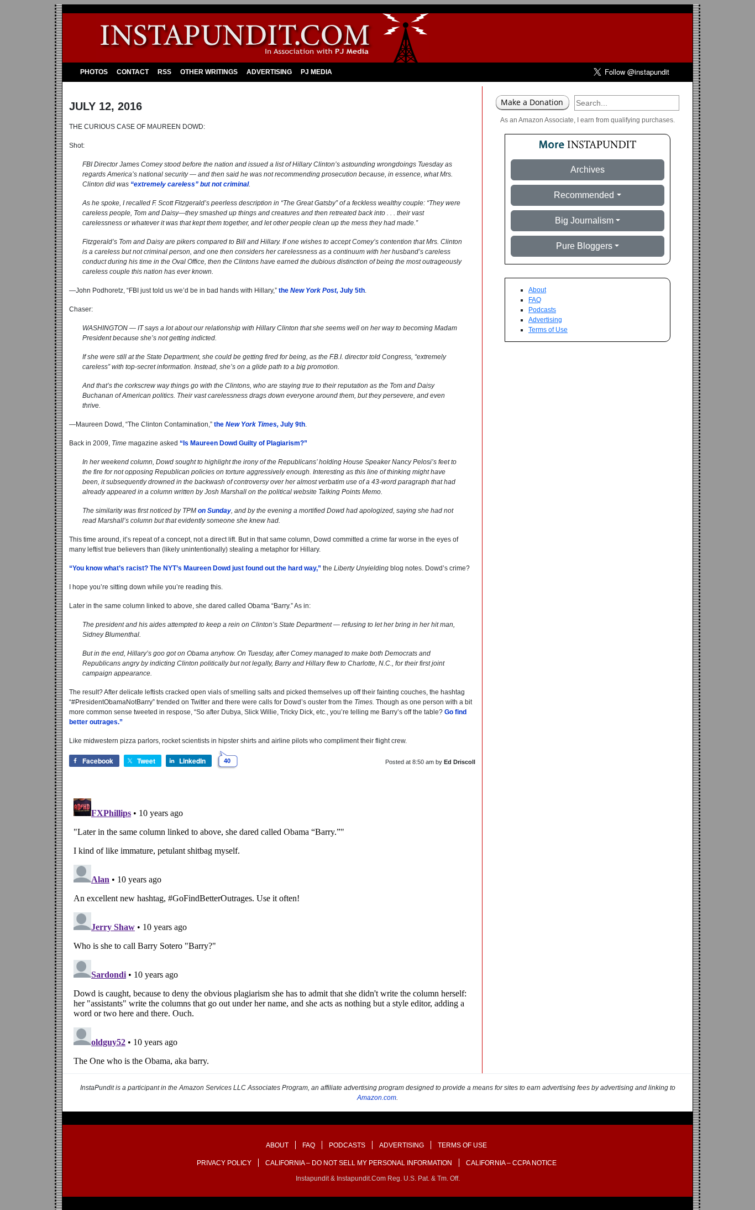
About (537, 290)
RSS (164, 72)
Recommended (584, 195)
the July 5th (322, 290)
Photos (94, 72)
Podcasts (542, 310)
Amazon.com (376, 1098)
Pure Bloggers (584, 246)
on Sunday (214, 511)
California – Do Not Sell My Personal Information (358, 1163)
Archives (587, 169)
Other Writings (209, 72)
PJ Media (316, 72)
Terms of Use (548, 330)
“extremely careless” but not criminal (189, 184)
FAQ (534, 300)
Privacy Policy (224, 1163)
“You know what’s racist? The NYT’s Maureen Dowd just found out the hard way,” (195, 568)
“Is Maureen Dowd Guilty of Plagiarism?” (243, 443)
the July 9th (259, 424)
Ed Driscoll (459, 762)
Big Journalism (584, 220)
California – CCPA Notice (511, 1163)
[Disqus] (272, 932)
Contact (133, 72)
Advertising (269, 72)
